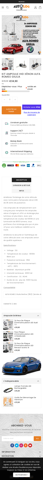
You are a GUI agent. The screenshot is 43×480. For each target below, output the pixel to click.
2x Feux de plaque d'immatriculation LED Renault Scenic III (23, 345)
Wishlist (22, 2)
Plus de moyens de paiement (32, 113)
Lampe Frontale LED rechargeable (22, 387)
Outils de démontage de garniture (25, 398)
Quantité (5, 95)
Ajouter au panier (11, 110)
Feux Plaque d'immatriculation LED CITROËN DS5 (23, 334)
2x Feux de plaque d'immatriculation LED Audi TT (26, 323)
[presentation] (2, 64)
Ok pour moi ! (21, 475)
